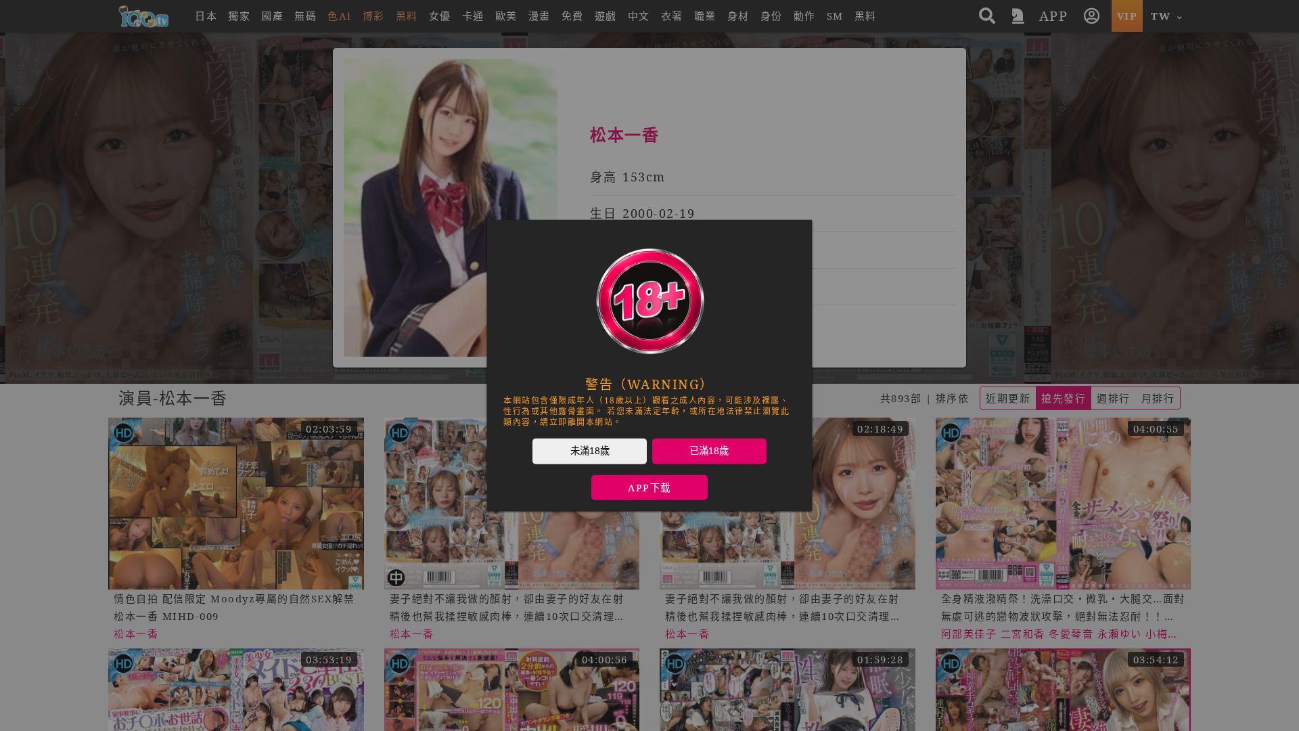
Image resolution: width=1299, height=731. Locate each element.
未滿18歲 (590, 450)
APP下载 (649, 487)
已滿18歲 (709, 450)
